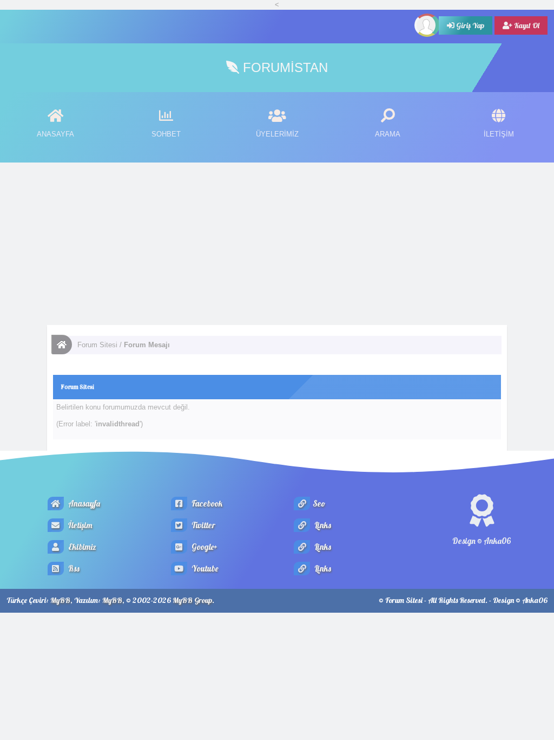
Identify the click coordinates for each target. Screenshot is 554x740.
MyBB (60, 600)
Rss (73, 568)
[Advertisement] (277, 244)
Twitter (202, 525)
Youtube (204, 568)
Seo (319, 503)
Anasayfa (83, 503)
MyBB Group (192, 600)
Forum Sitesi (97, 345)
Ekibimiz (81, 547)
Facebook (206, 503)
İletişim (80, 525)
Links (322, 525)
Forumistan (283, 67)
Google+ (203, 547)
